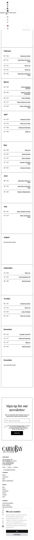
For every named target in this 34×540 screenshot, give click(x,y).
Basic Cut (27, 25)
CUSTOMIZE (17, 534)
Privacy (9, 467)
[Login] (7, 19)
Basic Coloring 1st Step (23, 102)
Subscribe (17, 433)
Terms (4, 467)
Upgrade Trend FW (25, 334)
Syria (3, 496)
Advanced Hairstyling (24, 127)
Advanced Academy (7, 507)
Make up (28, 342)
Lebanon (4, 494)
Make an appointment (7, 480)
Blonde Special (26, 154)
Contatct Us (5, 477)
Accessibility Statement (9, 470)
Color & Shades (26, 98)
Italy (3, 487)
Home (2, 4)
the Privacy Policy (20, 425)
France (4, 489)
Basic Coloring (26, 29)
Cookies (16, 467)
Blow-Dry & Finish (25, 123)
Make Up (27, 131)
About (3, 475)
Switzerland (5, 491)
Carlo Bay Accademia (7, 503)
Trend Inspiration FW (24, 277)
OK (17, 531)
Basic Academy (6, 505)
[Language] (7, 25)
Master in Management (23, 192)
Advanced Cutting (25, 56)
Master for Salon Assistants (25, 93)
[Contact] (7, 16)
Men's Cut (27, 65)
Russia (4, 493)
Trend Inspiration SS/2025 (25, 87)
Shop (3, 478)
